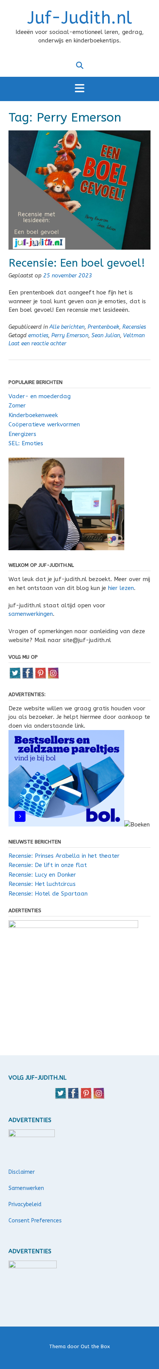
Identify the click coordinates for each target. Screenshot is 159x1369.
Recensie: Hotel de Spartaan (48, 893)
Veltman (134, 335)
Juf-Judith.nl (79, 18)
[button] (79, 89)
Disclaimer (21, 1172)
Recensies (134, 327)
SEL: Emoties (25, 443)
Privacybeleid (24, 1204)
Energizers (22, 434)
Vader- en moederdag (39, 396)
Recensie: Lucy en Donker (42, 874)
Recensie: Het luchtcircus (42, 884)
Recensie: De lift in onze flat (47, 865)
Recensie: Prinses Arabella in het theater (64, 855)
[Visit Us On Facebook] (27, 677)
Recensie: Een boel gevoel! (76, 263)
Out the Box (95, 1346)
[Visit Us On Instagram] (53, 677)
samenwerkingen (30, 613)
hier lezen (121, 588)
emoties (38, 335)
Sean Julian (105, 335)
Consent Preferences (35, 1220)
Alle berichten (67, 327)
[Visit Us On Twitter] (14, 677)
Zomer (17, 405)
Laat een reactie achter (37, 343)
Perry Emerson (69, 335)
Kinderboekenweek (33, 415)
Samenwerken (26, 1188)
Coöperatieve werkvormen (44, 424)
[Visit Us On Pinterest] (40, 677)
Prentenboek (103, 327)
